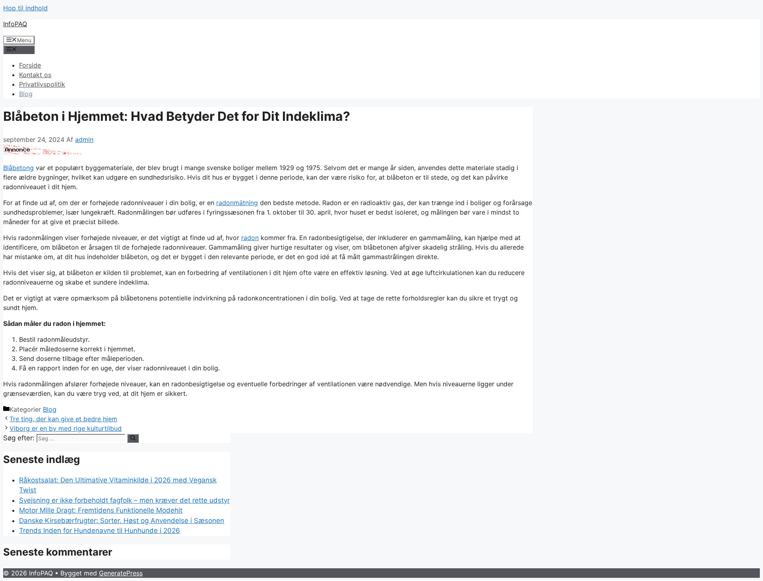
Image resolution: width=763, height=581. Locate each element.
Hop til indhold (25, 8)
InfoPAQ (15, 24)
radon (250, 238)
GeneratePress (121, 573)
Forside (30, 65)
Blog (26, 94)
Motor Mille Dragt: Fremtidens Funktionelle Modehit (100, 510)
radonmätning (237, 203)
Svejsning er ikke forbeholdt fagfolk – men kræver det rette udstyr (124, 500)
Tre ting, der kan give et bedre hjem (63, 419)
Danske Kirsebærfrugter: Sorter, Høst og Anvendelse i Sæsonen (121, 521)
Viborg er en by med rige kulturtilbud (66, 428)
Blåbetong (18, 168)
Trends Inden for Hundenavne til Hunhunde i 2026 (99, 531)
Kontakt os (35, 75)
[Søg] (133, 438)
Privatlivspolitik (42, 84)
